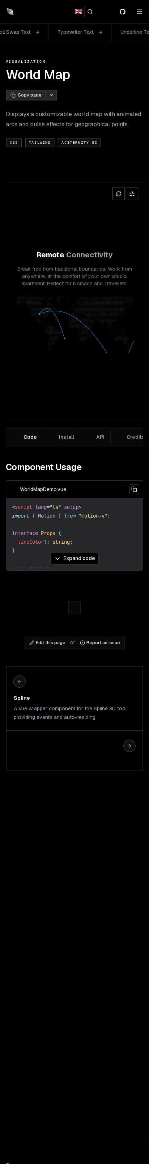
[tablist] (74, 437)
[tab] (25, 437)
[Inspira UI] (10, 11)
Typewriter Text (50, 32)
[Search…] (93, 12)
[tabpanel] (74, 514)
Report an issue (103, 643)
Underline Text (111, 32)
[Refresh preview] (118, 193)
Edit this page (50, 643)
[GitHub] (125, 12)
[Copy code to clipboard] (134, 489)
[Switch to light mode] (109, 12)
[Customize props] (132, 193)
